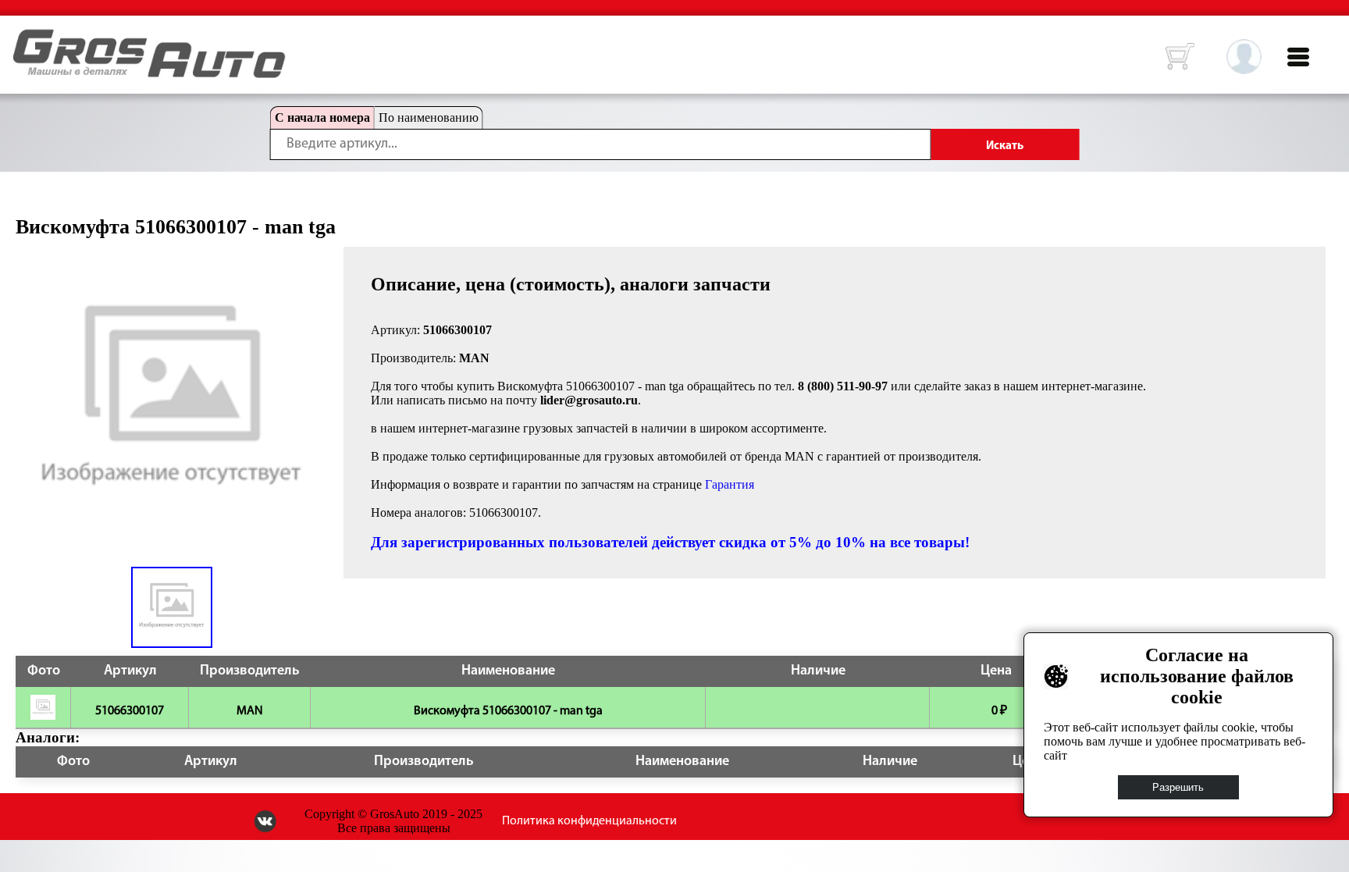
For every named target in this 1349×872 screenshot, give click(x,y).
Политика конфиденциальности (589, 821)
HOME (25, 39)
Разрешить (1179, 787)
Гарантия (729, 484)
